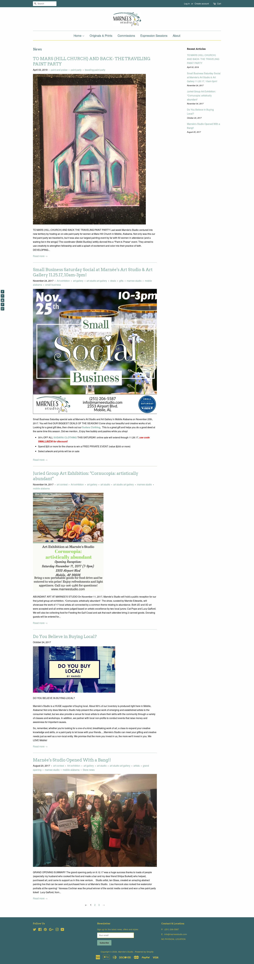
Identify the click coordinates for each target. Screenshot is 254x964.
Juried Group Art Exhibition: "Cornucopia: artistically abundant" (201, 95)
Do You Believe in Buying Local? (65, 636)
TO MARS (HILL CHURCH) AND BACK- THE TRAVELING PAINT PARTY (203, 59)
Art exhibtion (63, 280)
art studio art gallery (97, 280)
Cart (219, 3)
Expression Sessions (153, 35)
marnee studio (134, 280)
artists (136, 765)
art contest (62, 484)
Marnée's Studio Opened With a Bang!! (72, 759)
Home (78, 35)
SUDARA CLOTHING (65, 437)
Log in (187, 3)
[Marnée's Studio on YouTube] (62, 929)
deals (113, 280)
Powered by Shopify (144, 951)
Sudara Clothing (91, 427)
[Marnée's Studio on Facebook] (40, 929)
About (176, 35)
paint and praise (59, 69)
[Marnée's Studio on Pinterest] (45, 929)
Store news (89, 769)
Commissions (126, 35)
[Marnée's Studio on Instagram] (57, 929)
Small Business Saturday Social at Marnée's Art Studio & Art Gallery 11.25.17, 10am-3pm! (203, 77)
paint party (76, 69)
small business (53, 284)
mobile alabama (41, 488)
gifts (121, 280)
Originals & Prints (101, 35)
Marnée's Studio (126, 951)
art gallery (78, 280)
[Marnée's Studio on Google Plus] (51, 929)
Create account (202, 3)
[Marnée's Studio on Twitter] (34, 929)
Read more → (40, 256)
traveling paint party (95, 69)
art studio (105, 484)
